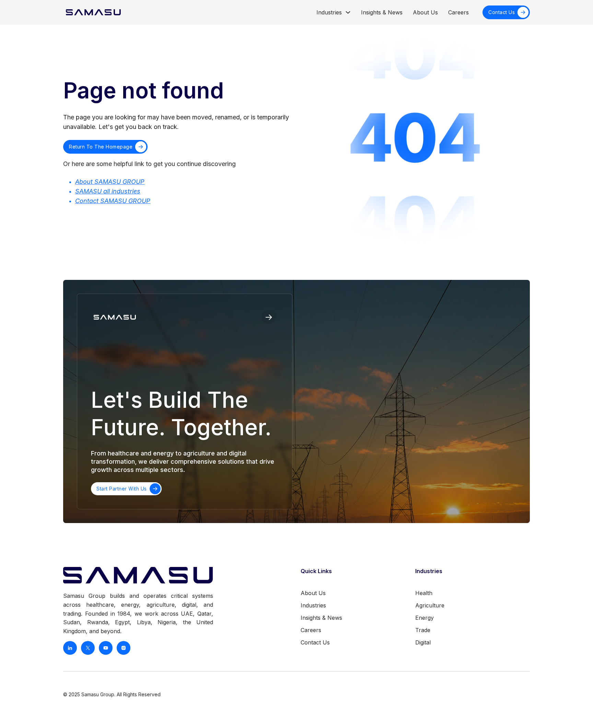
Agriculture (429, 605)
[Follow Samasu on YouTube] (106, 648)
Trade (422, 630)
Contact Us (501, 12)
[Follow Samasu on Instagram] (123, 648)
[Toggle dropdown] (348, 12)
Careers (458, 12)
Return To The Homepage (100, 147)
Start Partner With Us (121, 488)
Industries (329, 12)
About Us (425, 12)
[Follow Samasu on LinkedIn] (70, 648)
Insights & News (382, 12)
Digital (423, 642)
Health (423, 593)
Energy (424, 617)
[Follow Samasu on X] (88, 648)
